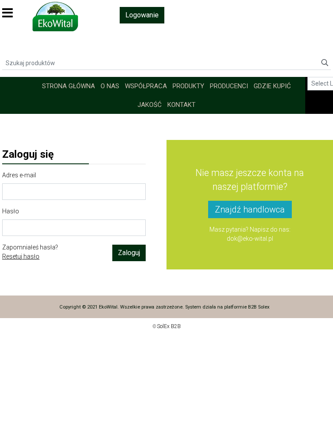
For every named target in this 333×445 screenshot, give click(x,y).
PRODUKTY (188, 86)
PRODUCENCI (229, 86)
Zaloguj (129, 253)
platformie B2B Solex (247, 307)
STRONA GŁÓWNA (68, 86)
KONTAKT (181, 105)
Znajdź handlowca (250, 209)
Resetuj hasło (20, 256)
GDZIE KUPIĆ (272, 86)
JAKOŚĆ (149, 105)
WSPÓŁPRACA (146, 86)
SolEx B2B (169, 326)
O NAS (110, 86)
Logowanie (142, 15)
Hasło (10, 211)
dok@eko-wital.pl (250, 238)
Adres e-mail (19, 175)
